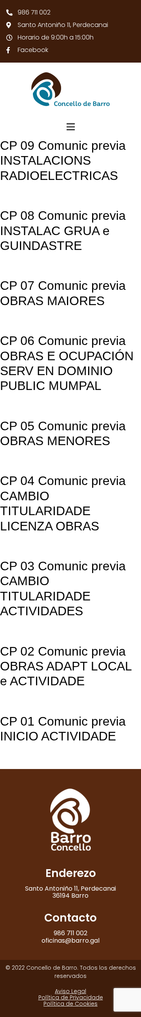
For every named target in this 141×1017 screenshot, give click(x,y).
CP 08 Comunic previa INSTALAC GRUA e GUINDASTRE (63, 230)
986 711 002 (70, 933)
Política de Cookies (70, 1004)
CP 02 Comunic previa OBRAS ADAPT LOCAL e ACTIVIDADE (66, 666)
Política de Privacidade (70, 997)
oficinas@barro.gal (70, 940)
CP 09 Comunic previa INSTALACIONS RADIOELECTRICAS (63, 160)
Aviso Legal (70, 991)
